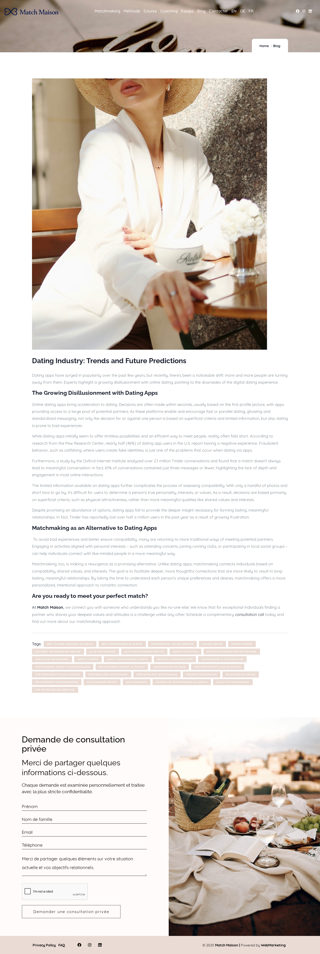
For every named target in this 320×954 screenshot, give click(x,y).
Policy (50, 945)
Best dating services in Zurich (70, 644)
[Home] (31, 11)
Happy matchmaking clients (127, 659)
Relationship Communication (56, 682)
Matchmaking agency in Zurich (122, 666)
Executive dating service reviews (232, 651)
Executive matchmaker (52, 659)
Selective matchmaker (232, 682)
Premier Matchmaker (201, 674)
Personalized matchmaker (108, 674)
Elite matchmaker (102, 651)
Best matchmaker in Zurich (122, 644)
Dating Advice (212, 644)
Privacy (39, 945)
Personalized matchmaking (157, 674)
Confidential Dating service (172, 644)
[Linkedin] (310, 11)
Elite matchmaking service (144, 651)
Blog (276, 46)
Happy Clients (87, 659)
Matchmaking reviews (169, 666)
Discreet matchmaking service (58, 651)
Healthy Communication (175, 659)
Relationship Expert (102, 682)
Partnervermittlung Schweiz (57, 674)
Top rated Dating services (55, 689)
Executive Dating (185, 651)
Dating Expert (242, 644)
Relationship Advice (241, 674)
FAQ (61, 945)
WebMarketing (273, 945)
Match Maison (50, 607)
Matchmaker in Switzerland (222, 659)
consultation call (249, 614)
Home (264, 46)
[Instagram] (304, 11)
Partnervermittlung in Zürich (217, 666)
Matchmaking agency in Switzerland (62, 666)
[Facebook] (298, 11)
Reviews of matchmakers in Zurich (182, 682)
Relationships (136, 682)
